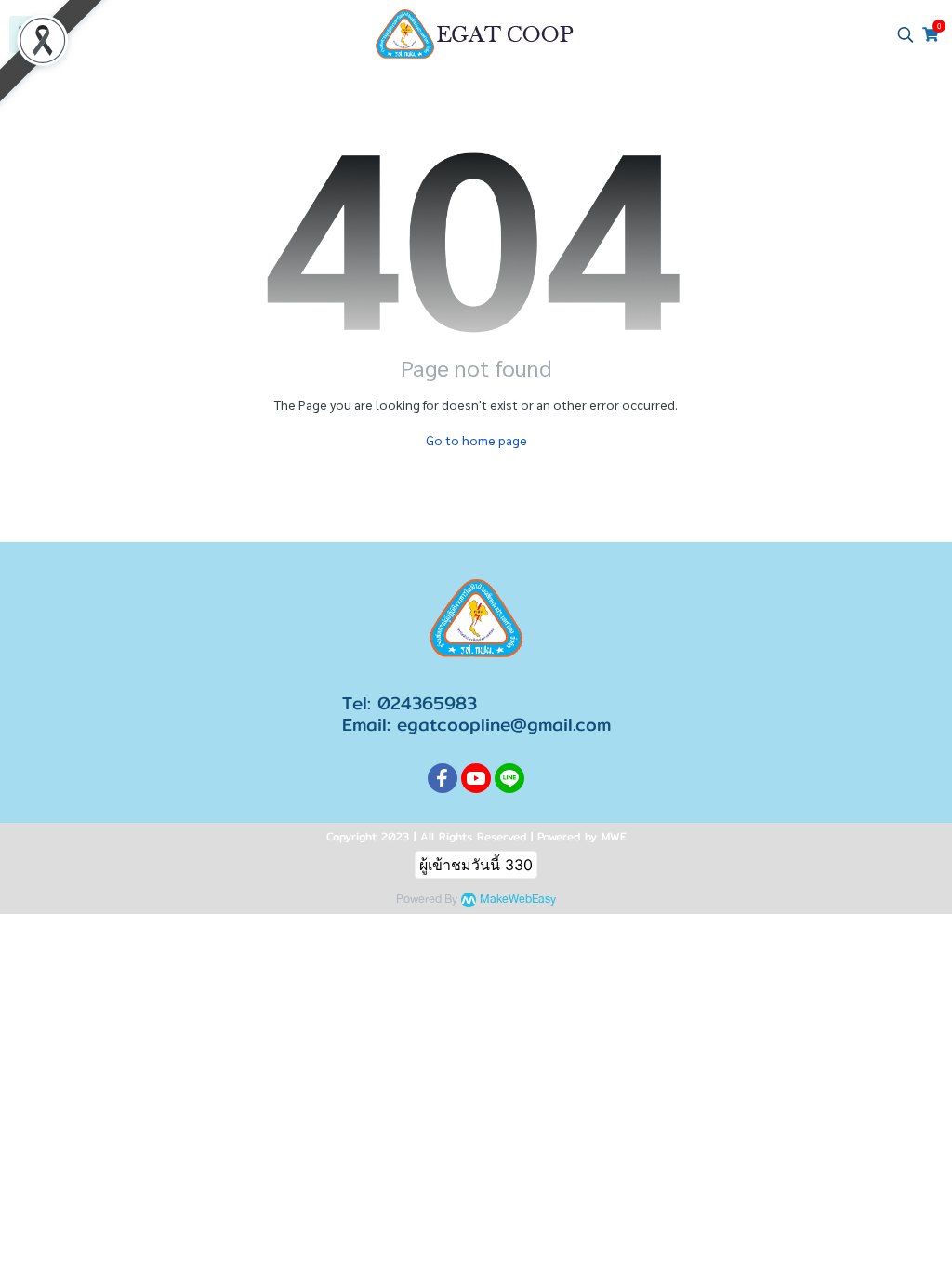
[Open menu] (27, 34)
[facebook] (442, 778)
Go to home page (476, 439)
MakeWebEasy (518, 899)
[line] (509, 778)
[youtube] (476, 778)
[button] (905, 34)
